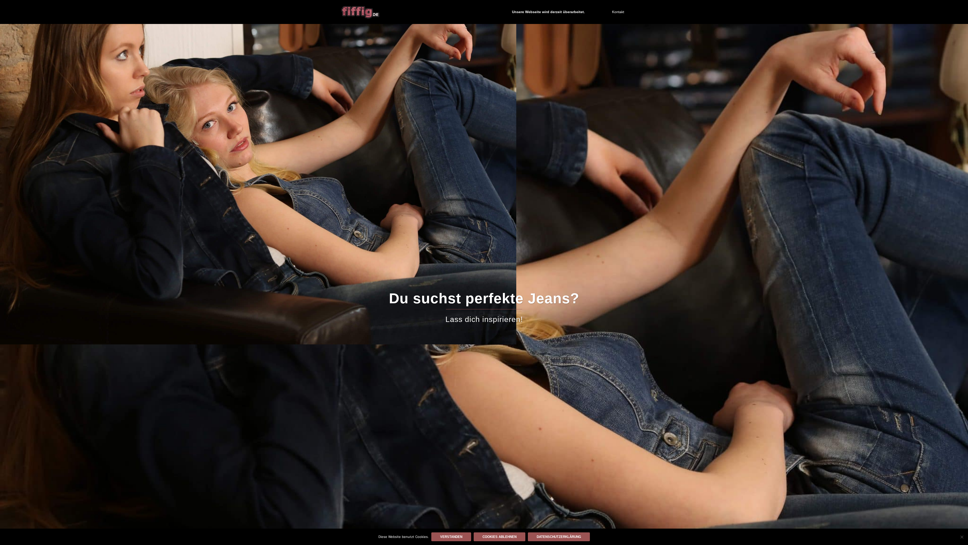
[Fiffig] (360, 12)
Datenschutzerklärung (559, 537)
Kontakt (618, 12)
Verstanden (451, 537)
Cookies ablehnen (499, 537)
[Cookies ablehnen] (961, 536)
